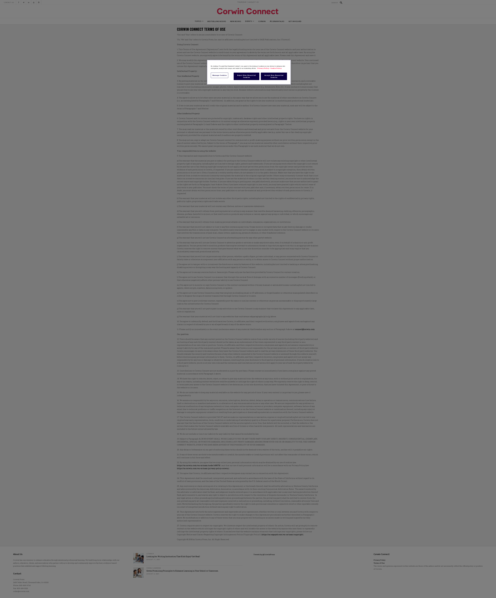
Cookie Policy (276, 68)
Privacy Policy (263, 68)
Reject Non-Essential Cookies (246, 76)
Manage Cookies (219, 75)
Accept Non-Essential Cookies (274, 76)
